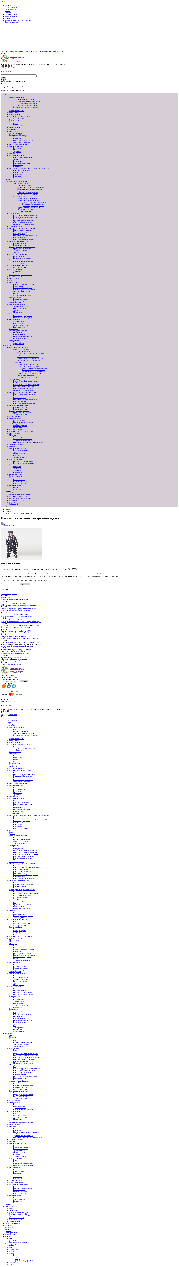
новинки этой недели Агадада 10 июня (15, 657)
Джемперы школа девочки (22, 295)
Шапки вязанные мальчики (23, 396)
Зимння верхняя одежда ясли (23, 99)
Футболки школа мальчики (22, 439)
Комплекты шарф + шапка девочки (25, 236)
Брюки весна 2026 (15, 502)
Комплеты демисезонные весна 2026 (22, 495)
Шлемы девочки (19, 237)
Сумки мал (17, 489)
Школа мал (13, 435)
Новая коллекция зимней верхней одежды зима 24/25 (20, 642)
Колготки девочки (15, 314)
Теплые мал (17, 468)
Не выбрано (43, 51)
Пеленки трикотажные (21, 172)
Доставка (8, 13)
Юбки (11, 280)
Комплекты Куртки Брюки (22, 288)
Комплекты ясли (15, 120)
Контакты (8, 18)
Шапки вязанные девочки (22, 232)
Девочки (8, 180)
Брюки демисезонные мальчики (28, 360)
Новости (8, 5)
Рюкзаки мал (17, 487)
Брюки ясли (13, 122)
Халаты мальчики (15, 474)
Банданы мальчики (20, 482)
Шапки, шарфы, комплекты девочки (22, 228)
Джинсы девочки (19, 263)
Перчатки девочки (19, 243)
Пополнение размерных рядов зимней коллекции (18, 609)
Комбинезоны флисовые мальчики (25, 383)
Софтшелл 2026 (14, 504)
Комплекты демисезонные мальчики (30, 359)
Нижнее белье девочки (17, 304)
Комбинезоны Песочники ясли (20, 135)
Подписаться (25, 584)
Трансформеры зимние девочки (33, 206)
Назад (11, 724)
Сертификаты (14, 1262)
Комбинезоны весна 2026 (18, 496)
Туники (16, 252)
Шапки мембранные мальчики (24, 403)
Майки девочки (18, 312)
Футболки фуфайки (20, 426)
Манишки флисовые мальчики (24, 390)
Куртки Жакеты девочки (22, 249)
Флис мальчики (14, 379)
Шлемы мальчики (19, 401)
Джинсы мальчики (19, 420)
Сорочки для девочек (20, 301)
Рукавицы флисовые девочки (23, 221)
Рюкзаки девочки (19, 342)
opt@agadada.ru (6, 71)
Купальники (13, 329)
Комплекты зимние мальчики (27, 364)
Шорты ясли (13, 131)
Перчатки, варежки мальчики (19, 405)
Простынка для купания (21, 170)
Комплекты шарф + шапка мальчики (26, 400)
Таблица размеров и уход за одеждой (18, 20)
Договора (16, 1259)
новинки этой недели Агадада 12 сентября (16, 650)
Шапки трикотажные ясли (22, 157)
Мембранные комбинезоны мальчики (35, 368)
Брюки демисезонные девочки (28, 194)
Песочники (17, 139)
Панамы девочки (19, 334)
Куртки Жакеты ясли (16, 111)
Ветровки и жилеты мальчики (28, 357)
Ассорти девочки (19, 321)
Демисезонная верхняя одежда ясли (25, 107)
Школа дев (13, 282)
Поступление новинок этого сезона (13, 603)
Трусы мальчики (19, 452)
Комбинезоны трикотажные (23, 140)
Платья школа (18, 286)
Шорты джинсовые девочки (23, 262)
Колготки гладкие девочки (22, 316)
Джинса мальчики (15, 418)
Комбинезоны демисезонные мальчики (31, 353)
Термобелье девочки (16, 226)
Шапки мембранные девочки (23, 239)
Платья (15, 273)
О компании (9, 24)
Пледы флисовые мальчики (23, 388)
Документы (13, 1253)
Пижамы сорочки (15, 297)
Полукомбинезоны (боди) (18, 144)
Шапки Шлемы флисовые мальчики (26, 385)
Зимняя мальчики (19, 362)
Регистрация (58, 51)
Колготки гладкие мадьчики (23, 461)
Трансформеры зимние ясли (27, 105)
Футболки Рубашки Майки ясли (20, 116)
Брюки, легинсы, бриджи (18, 254)
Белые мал (17, 467)
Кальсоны (16, 455)
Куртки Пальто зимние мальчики (29, 373)
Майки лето (17, 427)
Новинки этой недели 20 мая (11, 664)
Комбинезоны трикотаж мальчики (21, 431)
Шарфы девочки (19, 234)
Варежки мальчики (20, 409)
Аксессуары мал (15, 485)
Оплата (7, 11)
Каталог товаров (11, 7)
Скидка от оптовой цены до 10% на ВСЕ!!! (16, 631)
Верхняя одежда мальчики (18, 347)
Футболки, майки (15, 424)
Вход (49, 51)
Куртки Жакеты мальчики (22, 413)
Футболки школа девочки (22, 291)
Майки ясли (17, 150)
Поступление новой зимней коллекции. (15, 614)
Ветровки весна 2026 (16, 500)
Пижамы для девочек (20, 299)
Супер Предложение (12, 506)
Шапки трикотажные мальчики (24, 394)
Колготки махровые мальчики (23, 463)
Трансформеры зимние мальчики (33, 372)
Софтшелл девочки (24, 185)
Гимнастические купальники (23, 284)
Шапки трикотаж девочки (22, 230)
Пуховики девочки (24, 211)
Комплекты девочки (16, 277)
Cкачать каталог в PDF (22, 51)
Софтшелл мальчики (24, 351)
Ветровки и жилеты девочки (27, 193)
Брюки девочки (18, 256)
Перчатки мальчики (20, 407)
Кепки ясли (17, 167)
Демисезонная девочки (21, 183)
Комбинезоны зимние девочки (28, 200)
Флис (11, 109)
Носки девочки (14, 319)
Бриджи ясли (13, 129)
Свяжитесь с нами (7, 675)
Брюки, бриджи (14, 416)
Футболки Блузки (19, 267)
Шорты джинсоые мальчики (23, 422)
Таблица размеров (11, 1244)
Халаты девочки (15, 303)
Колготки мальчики (16, 459)
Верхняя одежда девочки (18, 181)
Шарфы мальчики (19, 398)
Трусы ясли (17, 152)
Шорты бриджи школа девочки (24, 290)
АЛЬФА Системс (17, 713)
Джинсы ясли (18, 126)
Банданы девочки (19, 338)
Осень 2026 (9, 493)
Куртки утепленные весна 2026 (20, 498)
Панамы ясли (18, 165)
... (5, 94)
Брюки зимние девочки (25, 209)
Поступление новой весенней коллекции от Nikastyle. (20, 625)
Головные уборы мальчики (18, 478)
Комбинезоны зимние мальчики (28, 366)
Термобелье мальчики (16, 444)
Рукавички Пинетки (20, 178)
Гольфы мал (17, 472)
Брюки (15, 124)
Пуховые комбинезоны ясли (27, 103)
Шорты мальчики (15, 433)
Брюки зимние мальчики (26, 375)
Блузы (15, 293)
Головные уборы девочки (18, 331)
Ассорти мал (17, 470)
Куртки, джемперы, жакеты (19, 411)
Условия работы (10, 9)
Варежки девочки (19, 245)
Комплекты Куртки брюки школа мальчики (28, 442)
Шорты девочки (15, 278)
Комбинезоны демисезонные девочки (30, 187)
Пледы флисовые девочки (22, 222)
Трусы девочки (18, 310)
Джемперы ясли (14, 112)
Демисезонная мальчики (21, 349)
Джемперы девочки (20, 250)
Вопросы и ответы (11, 22)
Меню (3, 2)
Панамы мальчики (19, 483)
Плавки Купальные (16, 476)
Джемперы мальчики (20, 414)
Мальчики (8, 345)
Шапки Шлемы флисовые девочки (25, 219)
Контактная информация (18, 1242)
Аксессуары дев (14, 340)
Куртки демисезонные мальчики (28, 355)
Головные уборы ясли (17, 155)
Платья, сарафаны (15, 269)
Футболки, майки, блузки (18, 265)
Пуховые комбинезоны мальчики (33, 370)
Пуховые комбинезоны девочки (33, 204)
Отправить (24, 681)
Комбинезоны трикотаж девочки (20, 275)
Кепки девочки (18, 332)
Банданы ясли (18, 161)
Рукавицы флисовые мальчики (24, 386)
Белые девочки (18, 323)
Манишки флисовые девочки (23, 224)
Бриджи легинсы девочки (22, 258)
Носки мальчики (15, 465)
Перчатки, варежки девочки (19, 241)
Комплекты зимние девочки (27, 198)
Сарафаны (17, 271)
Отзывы (12, 1264)
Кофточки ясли (14, 114)
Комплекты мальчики (16, 429)
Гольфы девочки (19, 327)
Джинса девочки (15, 260)
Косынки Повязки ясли (21, 163)
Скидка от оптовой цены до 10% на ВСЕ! (15, 637)
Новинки (8, 491)
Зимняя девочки (19, 196)
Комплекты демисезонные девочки (29, 189)
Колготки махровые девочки (23, 318)
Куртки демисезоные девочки (27, 191)
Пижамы (12, 446)
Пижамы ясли (14, 153)
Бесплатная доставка (8, 597)
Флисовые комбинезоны (21, 142)
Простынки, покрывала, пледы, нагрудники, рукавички (29, 168)
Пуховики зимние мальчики (27, 377)
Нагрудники (17, 176)
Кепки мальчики (19, 480)
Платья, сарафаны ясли (17, 133)
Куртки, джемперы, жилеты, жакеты (22, 247)
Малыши (8, 96)
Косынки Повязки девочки (22, 336)
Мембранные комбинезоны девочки (34, 202)
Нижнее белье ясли (16, 146)
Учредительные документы (23, 1261)
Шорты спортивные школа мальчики (26, 437)
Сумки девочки (18, 344)
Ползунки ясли (14, 127)
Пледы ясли (17, 174)
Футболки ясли (18, 118)
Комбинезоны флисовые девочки (25, 217)
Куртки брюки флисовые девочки (25, 215)
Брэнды (12, 1251)
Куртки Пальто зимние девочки (28, 208)
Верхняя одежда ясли (16, 98)
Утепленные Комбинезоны (22, 137)
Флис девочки (14, 213)
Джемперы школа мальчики (23, 441)
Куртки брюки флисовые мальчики (25, 381)
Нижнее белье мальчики (17, 448)
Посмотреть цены (11, 14)
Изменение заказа (11, 16)
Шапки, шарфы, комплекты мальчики (22, 392)
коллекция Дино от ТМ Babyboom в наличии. (17, 620)
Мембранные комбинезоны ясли (28, 101)
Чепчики (16, 159)
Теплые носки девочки (21, 325)
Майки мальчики (19, 454)
